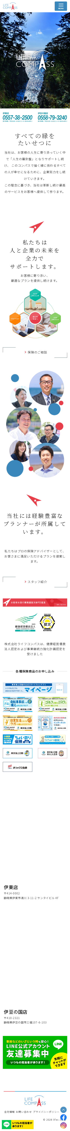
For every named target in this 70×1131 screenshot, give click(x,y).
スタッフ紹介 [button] (37, 582)
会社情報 (9, 1112)
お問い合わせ (24, 1112)
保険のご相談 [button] (37, 352)
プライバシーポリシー (46, 1112)
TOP (63, 1109)
